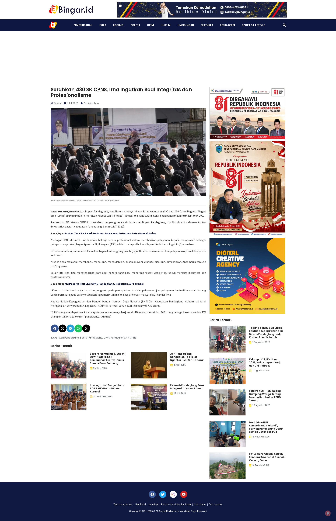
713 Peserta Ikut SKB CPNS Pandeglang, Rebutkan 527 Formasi (104, 283)
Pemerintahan (83, 25)
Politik (135, 25)
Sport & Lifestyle (253, 25)
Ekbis (102, 25)
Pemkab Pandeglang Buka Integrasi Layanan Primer (187, 387)
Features (207, 25)
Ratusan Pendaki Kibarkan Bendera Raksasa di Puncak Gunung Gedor (266, 457)
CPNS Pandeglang (114, 337)
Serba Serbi (227, 25)
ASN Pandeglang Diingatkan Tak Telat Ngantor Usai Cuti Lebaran (187, 357)
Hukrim (165, 25)
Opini (150, 25)
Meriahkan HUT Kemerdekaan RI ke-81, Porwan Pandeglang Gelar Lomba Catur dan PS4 (266, 427)
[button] (284, 25)
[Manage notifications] (328, 513)
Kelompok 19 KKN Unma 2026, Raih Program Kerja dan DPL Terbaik (265, 362)
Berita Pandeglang (91, 337)
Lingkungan (185, 25)
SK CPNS (131, 337)
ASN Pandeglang (69, 337)
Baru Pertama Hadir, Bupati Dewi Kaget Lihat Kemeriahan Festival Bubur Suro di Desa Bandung (107, 358)
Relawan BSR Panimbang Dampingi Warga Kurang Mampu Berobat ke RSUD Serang (265, 395)
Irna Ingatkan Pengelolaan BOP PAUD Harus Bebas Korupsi (107, 388)
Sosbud (118, 25)
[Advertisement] (168, 57)
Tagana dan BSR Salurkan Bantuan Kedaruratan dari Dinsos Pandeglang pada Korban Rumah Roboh (266, 332)
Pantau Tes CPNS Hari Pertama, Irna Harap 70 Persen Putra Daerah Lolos (110, 233)
